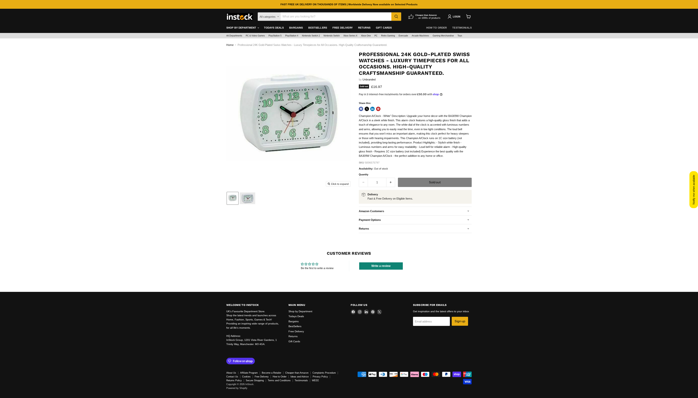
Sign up (460, 321)
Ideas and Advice (299, 376)
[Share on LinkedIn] (372, 109)
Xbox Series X (350, 35)
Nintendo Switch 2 (311, 35)
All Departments (234, 35)
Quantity (363, 174)
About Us (231, 372)
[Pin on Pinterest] (378, 109)
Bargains (296, 27)
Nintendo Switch (332, 35)
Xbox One (366, 35)
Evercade (403, 35)
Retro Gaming (388, 35)
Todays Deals (274, 27)
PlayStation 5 (275, 35)
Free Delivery (342, 27)
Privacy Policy (320, 376)
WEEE (315, 380)
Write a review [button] (380, 265)
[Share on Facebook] (361, 109)
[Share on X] (367, 109)
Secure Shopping (255, 380)
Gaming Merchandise (443, 35)
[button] (232, 198)
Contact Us (232, 376)
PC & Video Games (255, 35)
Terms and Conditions (279, 380)
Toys (460, 35)
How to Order (436, 27)
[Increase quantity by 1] (390, 182)
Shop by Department (241, 27)
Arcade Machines (420, 35)
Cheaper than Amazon (296, 372)
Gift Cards (384, 27)
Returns (364, 27)
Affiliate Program (249, 372)
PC (376, 35)
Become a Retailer (271, 372)
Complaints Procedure (324, 372)
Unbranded (369, 79)
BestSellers (317, 27)
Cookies (246, 376)
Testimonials (462, 27)
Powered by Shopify (236, 388)
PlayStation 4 (291, 35)
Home (230, 44)
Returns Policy (234, 380)
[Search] (396, 16)
